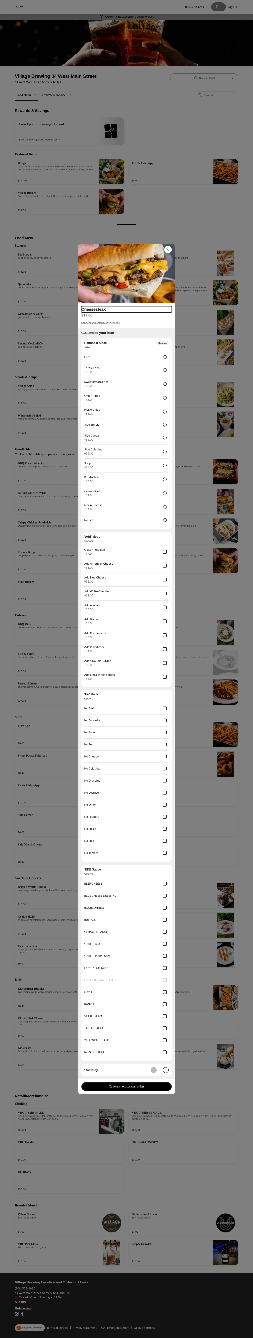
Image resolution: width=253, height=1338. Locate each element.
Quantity (91, 1070)
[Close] (168, 249)
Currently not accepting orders (126, 1086)
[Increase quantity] (166, 1070)
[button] (126, 273)
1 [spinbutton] (160, 1070)
